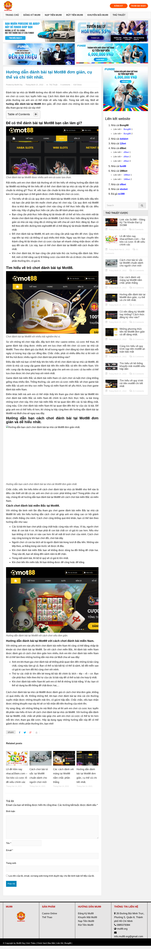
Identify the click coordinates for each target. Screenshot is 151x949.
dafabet (124, 139)
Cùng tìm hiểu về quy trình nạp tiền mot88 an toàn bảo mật (132, 349)
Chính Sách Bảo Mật (45, 943)
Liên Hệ (60, 943)
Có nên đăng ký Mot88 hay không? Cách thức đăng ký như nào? (132, 314)
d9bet (126, 152)
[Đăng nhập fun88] (112, 54)
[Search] (142, 205)
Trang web (11, 863)
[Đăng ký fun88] (125, 89)
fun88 (123, 166)
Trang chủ (12, 15)
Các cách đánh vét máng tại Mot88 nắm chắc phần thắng (131, 280)
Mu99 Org (20, 943)
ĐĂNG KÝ (118, 6)
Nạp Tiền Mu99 (53, 15)
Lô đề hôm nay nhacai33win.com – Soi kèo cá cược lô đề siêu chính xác (132, 240)
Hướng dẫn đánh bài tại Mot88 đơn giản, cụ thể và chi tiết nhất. (132, 297)
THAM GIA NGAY (138, 6)
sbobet (124, 189)
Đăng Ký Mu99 (31, 15)
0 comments (65, 85)
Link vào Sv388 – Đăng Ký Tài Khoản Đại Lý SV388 (132, 222)
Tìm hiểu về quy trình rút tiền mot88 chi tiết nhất (131, 383)
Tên (8, 843)
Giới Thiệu (30, 943)
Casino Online (49, 913)
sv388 (121, 194)
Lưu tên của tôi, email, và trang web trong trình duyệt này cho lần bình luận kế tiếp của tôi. (51, 876)
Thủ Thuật (119, 15)
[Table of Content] (36, 114)
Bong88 (127, 129)
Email (9, 850)
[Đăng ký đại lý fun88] (39, 31)
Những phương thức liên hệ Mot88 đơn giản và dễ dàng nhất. (132, 332)
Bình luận (10, 811)
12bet (123, 143)
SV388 (6, 947)
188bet (127, 175)
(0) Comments (137, 229)
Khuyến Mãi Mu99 (97, 15)
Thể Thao (47, 917)
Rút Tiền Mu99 (74, 15)
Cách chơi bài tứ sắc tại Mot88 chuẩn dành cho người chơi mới (131, 263)
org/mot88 (47, 226)
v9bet (123, 184)
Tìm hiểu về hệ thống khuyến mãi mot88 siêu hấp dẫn (132, 366)
